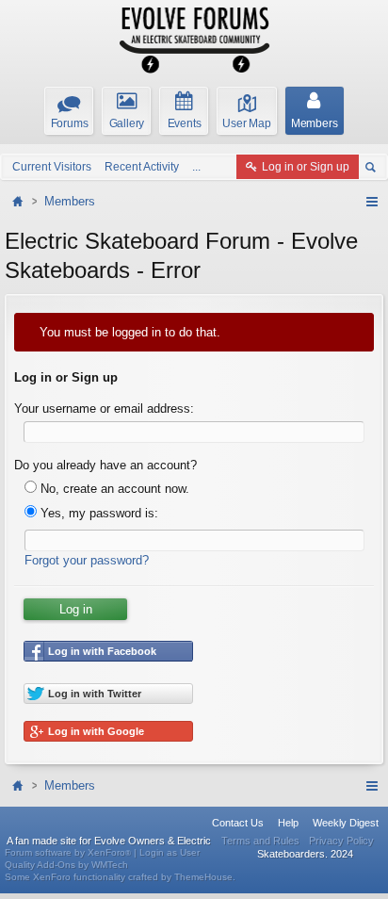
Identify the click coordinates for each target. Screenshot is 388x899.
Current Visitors (51, 166)
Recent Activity (142, 166)
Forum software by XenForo (68, 852)
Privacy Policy (341, 840)
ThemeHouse (203, 877)
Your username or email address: (104, 408)
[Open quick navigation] (371, 201)
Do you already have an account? (105, 465)
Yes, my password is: (97, 513)
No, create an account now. (113, 489)
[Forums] (19, 201)
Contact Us (238, 822)
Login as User (169, 852)
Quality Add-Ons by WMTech (66, 864)
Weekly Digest (346, 822)
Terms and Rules (260, 840)
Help (288, 822)
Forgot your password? (86, 560)
